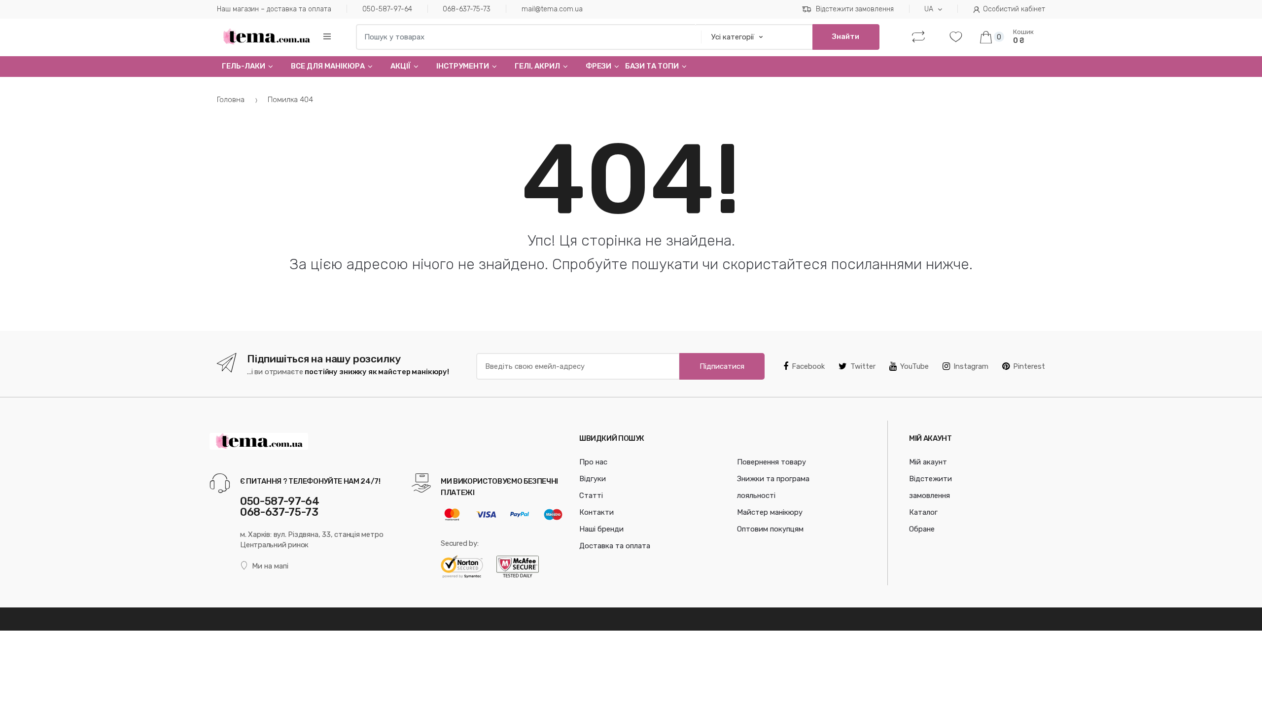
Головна (231, 99)
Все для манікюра (328, 66)
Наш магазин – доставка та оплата (274, 9)
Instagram (970, 366)
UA (928, 9)
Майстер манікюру (770, 512)
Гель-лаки (243, 66)
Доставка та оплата (614, 545)
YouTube (914, 366)
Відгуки (592, 478)
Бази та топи (652, 66)
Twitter (863, 366)
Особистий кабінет (1014, 9)
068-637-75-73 (467, 9)
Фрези (598, 66)
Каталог (923, 512)
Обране (922, 529)
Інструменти (462, 66)
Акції (400, 66)
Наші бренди (601, 529)
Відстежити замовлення (855, 9)
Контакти (596, 512)
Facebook (808, 366)
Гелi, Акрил (537, 66)
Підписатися (722, 366)
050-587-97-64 (387, 9)
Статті (591, 495)
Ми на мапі (270, 566)
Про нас (593, 462)
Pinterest (1029, 366)
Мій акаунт (928, 462)
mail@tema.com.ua (552, 9)
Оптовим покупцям (770, 529)
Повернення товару (771, 462)
